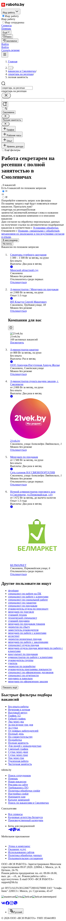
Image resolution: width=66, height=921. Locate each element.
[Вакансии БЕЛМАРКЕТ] (36, 536)
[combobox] (17, 88)
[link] (7, 36)
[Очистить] (6, 95)
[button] (5, 44)
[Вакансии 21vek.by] (36, 418)
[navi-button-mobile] (4, 54)
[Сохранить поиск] (4, 104)
